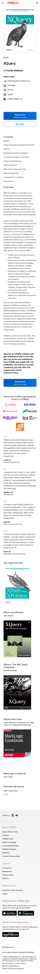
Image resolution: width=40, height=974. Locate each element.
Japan (5, 893)
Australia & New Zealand (12, 890)
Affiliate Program (9, 849)
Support (6, 863)
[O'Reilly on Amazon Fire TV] (10, 936)
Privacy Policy (8, 875)
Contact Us (6, 868)
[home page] (13, 3)
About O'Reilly (9, 827)
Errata (6, 794)
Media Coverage (9, 842)
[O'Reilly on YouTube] (17, 815)
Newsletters (7, 871)
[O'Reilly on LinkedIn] (13, 815)
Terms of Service (8, 963)
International (8, 885)
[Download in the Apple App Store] (9, 915)
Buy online (20, 124)
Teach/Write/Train (10, 832)
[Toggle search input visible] (37, 3)
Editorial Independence (10, 966)
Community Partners (10, 846)
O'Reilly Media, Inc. (15, 99)
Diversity (5, 853)
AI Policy (5, 878)
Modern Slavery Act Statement (13, 968)
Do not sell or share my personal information (18, 952)
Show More (8, 181)
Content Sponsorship (11, 856)
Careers (5, 835)
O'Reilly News (7, 839)
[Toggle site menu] (3, 3)
